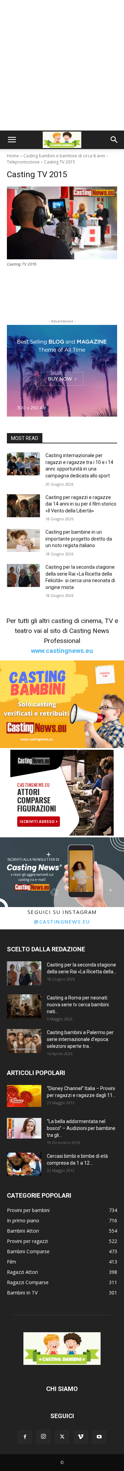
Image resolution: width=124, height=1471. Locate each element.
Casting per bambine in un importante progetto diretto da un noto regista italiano (78, 538)
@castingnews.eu (62, 921)
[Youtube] (99, 1437)
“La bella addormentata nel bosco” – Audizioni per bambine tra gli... (81, 1128)
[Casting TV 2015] (62, 222)
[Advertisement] (62, 65)
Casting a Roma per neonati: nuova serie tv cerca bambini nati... (78, 1004)
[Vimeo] (80, 1437)
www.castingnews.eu (62, 651)
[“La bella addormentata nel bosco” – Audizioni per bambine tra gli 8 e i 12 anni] (24, 1128)
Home (13, 156)
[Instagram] (43, 1437)
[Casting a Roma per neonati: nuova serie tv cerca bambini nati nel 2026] (24, 1006)
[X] (62, 1437)
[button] (12, 140)
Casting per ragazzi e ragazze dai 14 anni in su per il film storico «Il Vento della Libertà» (80, 504)
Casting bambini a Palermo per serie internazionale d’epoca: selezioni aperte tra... (80, 1039)
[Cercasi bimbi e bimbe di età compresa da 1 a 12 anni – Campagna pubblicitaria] (24, 1164)
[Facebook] (25, 1437)
